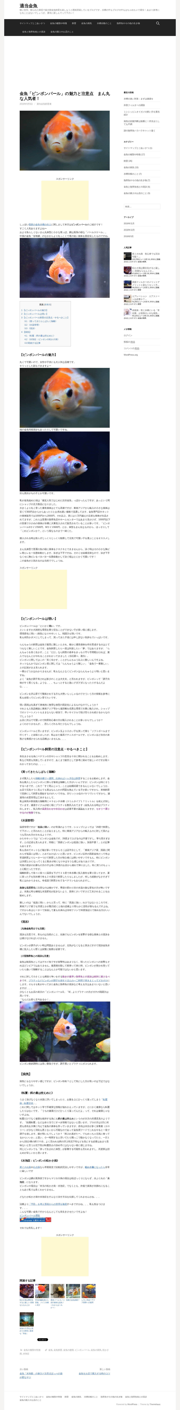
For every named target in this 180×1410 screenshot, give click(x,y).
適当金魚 (29, 5)
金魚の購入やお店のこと (62, 31)
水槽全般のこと (104, 23)
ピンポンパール (82, 1350)
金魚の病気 (86, 23)
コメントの (131, 348)
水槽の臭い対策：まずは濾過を (138, 98)
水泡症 (26, 1353)
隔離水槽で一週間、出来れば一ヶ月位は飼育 (57, 778)
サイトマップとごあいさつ (32, 23)
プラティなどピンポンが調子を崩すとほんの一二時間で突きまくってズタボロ (68, 980)
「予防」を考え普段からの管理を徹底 (48, 1204)
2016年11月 (129, 223)
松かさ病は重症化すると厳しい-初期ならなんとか (27, 1302)
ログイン (128, 335)
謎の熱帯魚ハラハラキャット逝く (139, 130)
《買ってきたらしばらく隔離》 (40, 321)
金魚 (50, 1350)
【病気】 (26, 332)
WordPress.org (131, 355)
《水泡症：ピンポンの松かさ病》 (41, 339)
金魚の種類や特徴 (58, 23)
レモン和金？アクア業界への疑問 (88, 1301)
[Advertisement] (90, 63)
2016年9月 (129, 236)
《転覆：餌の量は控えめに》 (39, 335)
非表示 (48, 305)
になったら (95, 1167)
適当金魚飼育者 (44, 104)
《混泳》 (30, 328)
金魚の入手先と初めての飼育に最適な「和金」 (26, 1330)
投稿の (129, 342)
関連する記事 (32, 343)
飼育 (74, 23)
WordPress (132, 1404)
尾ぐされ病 (25, 1167)
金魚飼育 (58, 1350)
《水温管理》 (32, 325)
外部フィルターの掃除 (134, 105)
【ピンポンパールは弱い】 (34, 314)
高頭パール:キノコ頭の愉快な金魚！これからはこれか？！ (58, 1304)
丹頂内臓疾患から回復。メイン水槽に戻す (42, 1302)
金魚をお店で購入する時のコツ (94, 1373)
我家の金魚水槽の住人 (40, 224)
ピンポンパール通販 (30, 1215)
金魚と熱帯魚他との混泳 (33, 31)
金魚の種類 (68, 1350)
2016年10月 (129, 230)
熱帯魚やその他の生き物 (128, 23)
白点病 (36, 1167)
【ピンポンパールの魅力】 (34, 310)
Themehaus (155, 1404)
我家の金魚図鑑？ (73, 1300)
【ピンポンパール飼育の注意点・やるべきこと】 (45, 317)
